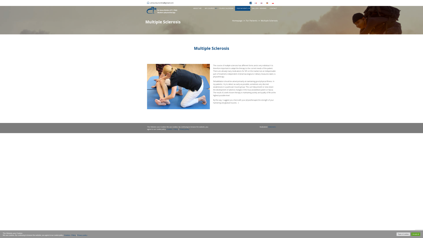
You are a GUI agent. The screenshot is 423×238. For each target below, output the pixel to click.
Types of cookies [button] (403, 234)
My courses (209, 8)
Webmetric (272, 127)
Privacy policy (184, 129)
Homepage (237, 20)
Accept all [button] (416, 234)
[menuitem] (197, 8)
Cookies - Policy (172, 129)
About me (197, 8)
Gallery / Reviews (259, 8)
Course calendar (226, 8)
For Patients (242, 8)
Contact (273, 8)
